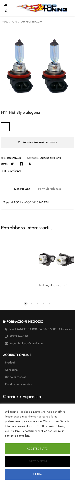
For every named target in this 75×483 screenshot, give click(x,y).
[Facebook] (21, 164)
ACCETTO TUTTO (37, 449)
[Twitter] (12, 164)
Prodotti (10, 362)
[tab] (22, 188)
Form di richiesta (49, 189)
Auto (14, 22)
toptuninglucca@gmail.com (26, 343)
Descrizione (22, 189)
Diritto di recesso (15, 377)
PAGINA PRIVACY (42, 436)
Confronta (14, 171)
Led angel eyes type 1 (53, 285)
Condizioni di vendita (18, 384)
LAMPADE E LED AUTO (31, 22)
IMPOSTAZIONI (37, 461)
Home (5, 22)
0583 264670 (19, 336)
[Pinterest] (30, 164)
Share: (4, 164)
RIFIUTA (37, 474)
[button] (26, 303)
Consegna (11, 370)
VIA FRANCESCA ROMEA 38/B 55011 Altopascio (40, 329)
